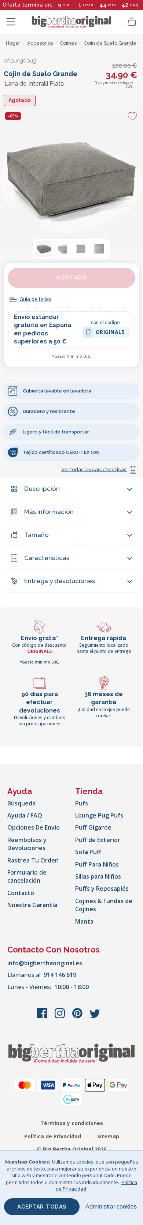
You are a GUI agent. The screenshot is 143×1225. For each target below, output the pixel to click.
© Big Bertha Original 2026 (71, 1149)
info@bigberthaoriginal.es (44, 963)
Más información (49, 511)
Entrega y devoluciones (59, 581)
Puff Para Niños (97, 864)
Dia (66, 5)
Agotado (71, 277)
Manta (84, 921)
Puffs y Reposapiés (102, 888)
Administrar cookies (111, 1206)
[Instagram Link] (60, 1017)
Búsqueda (21, 803)
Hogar (13, 43)
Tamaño (36, 534)
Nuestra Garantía (32, 905)
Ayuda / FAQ (24, 815)
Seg (134, 5)
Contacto (20, 893)
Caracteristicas (46, 557)
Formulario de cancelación (27, 876)
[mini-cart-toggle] (132, 22)
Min (112, 5)
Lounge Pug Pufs (99, 815)
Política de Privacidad (52, 1136)
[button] (44, 248)
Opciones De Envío (33, 827)
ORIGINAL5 (110, 333)
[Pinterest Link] (78, 1017)
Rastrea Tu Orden (33, 860)
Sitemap (108, 1136)
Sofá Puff (88, 852)
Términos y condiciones (71, 1123)
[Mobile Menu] (11, 22)
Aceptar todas (41, 1206)
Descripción (42, 488)
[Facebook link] (43, 1017)
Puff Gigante (93, 827)
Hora (88, 5)
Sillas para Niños (98, 876)
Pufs (81, 803)
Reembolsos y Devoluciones (27, 844)
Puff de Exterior (97, 840)
